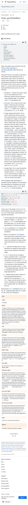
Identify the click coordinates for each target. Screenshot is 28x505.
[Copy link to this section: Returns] (7, 425)
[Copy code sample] (25, 42)
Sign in (24, 1)
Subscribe (23, 497)
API (9, 11)
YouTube (3, 471)
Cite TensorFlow (5, 488)
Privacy (7, 494)
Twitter (3, 469)
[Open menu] (2, 2)
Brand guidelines (5, 486)
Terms (2, 494)
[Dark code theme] (23, 42)
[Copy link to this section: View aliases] (12, 39)
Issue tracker (4, 478)
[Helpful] (11, 15)
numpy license (9, 451)
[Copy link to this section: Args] (5, 296)
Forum (2, 464)
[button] (14, 39)
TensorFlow (3, 11)
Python (24, 11)
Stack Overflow (5, 483)
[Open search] (20, 2)
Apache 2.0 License (5, 446)
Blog (2, 462)
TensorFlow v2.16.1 (7, 7)
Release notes (4, 481)
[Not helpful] (13, 15)
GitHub (3, 466)
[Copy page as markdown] (8, 20)
